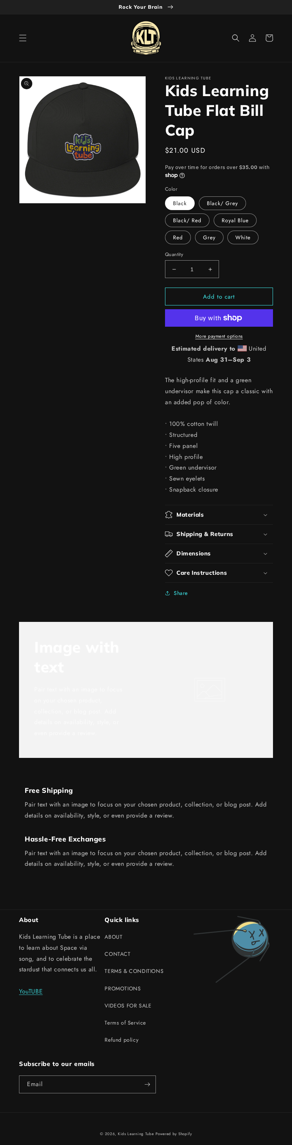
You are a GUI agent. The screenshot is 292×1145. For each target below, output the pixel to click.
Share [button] (181, 593)
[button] (22, 38)
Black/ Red (187, 220)
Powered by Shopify (174, 1134)
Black (180, 203)
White (243, 237)
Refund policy (121, 1040)
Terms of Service (125, 1022)
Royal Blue (235, 220)
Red (178, 237)
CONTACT (117, 954)
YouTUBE (31, 991)
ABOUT (113, 937)
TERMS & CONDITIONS (134, 971)
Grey (209, 237)
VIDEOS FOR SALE (128, 1005)
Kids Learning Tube (136, 1134)
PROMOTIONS (123, 988)
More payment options (219, 336)
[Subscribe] (147, 1084)
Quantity (174, 254)
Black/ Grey (222, 203)
